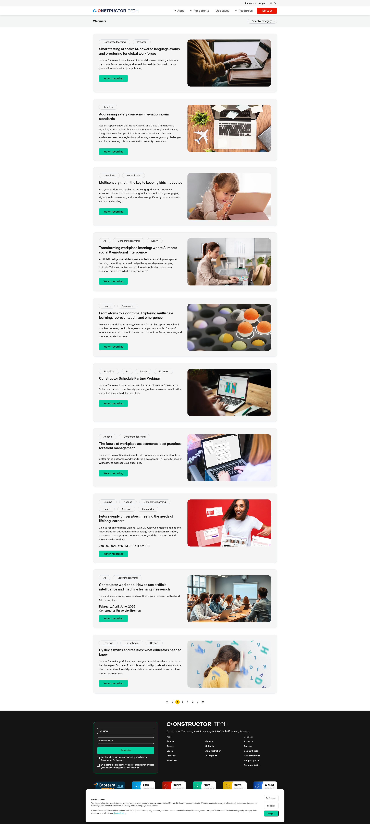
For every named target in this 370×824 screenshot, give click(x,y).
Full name (103, 731)
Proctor (141, 42)
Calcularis (109, 175)
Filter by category (262, 21)
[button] (273, 3)
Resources (245, 10)
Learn (154, 240)
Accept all (271, 813)
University (148, 509)
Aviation (108, 107)
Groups (107, 502)
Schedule (108, 371)
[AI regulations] (265, 787)
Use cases (222, 10)
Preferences (271, 798)
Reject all (271, 806)
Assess (107, 436)
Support (262, 3)
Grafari (154, 643)
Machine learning (128, 577)
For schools (133, 175)
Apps (180, 10)
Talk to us (266, 10)
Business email (106, 740)
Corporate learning (114, 42)
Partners (249, 3)
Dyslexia (108, 643)
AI (104, 240)
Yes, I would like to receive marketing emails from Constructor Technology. (124, 758)
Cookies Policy (119, 813)
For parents (201, 10)
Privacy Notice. (133, 767)
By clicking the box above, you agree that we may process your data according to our (127, 766)
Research (127, 306)
